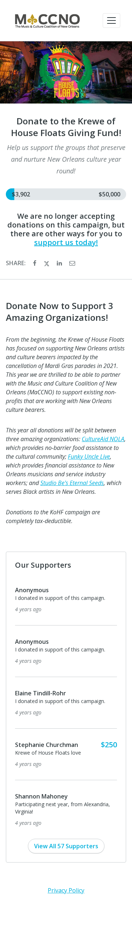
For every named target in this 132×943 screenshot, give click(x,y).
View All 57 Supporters (66, 846)
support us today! (66, 242)
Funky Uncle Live (89, 456)
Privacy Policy (66, 890)
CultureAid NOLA (103, 439)
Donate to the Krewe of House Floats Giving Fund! (66, 127)
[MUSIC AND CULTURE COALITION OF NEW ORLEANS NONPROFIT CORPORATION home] (47, 20)
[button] (111, 20)
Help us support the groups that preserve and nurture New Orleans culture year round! (66, 159)
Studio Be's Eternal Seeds (72, 483)
